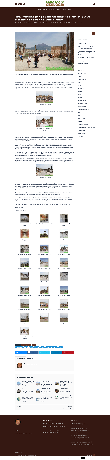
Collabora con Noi (66, 9)
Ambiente (80, 76)
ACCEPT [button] (83, 458)
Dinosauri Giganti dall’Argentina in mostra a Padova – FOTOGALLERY (65, 390)
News (79, 112)
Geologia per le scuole (82, 103)
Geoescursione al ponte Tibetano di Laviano (28, 408)
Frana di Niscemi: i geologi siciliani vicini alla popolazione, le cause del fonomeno (86, 53)
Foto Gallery (80, 91)
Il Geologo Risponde (82, 106)
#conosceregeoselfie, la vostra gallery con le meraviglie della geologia (46, 383)
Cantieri (79, 82)
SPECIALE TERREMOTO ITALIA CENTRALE (86, 127)
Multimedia (51, 9)
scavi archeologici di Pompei (52, 347)
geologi (26, 347)
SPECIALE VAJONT (81, 130)
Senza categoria (81, 118)
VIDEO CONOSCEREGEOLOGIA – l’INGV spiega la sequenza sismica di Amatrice (27, 390)
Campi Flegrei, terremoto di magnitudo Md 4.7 (53, 423)
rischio (43, 347)
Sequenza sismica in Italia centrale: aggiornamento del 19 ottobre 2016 (27, 399)
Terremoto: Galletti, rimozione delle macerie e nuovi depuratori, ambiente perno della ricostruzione (47, 390)
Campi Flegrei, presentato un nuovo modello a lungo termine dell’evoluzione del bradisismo (86, 63)
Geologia (20, 22)
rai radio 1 (37, 347)
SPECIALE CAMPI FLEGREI (83, 124)
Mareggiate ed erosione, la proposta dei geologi (60, 408)
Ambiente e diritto (82, 79)
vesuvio (61, 347)
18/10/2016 (63, 392)
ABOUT (58, 9)
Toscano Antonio (30, 364)
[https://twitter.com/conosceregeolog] (19, 4)
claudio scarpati (19, 347)
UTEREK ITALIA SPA (82, 133)
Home (39, 9)
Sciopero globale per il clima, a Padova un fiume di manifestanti (66, 383)
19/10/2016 (24, 401)
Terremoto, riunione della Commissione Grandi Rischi (66, 396)
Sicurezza (80, 121)
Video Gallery (81, 136)
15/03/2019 (63, 385)
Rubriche (45, 9)
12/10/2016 (43, 394)
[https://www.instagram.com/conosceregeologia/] (21, 4)
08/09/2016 (24, 394)
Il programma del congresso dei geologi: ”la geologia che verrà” (28, 383)
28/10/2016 (63, 398)
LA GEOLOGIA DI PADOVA (83, 109)
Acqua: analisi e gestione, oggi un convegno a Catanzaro (46, 399)
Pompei (31, 347)
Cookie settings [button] (77, 458)
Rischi (79, 115)
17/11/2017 (43, 401)
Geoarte (79, 94)
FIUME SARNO (81, 88)
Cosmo (79, 85)
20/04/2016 (24, 385)
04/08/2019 (43, 385)
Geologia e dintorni (82, 100)
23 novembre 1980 (82, 73)
